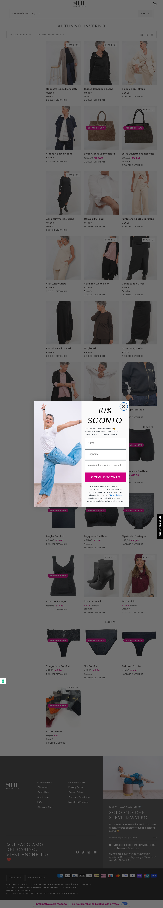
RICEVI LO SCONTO (105, 477)
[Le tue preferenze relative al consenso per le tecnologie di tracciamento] (3, 681)
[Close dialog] (124, 406)
